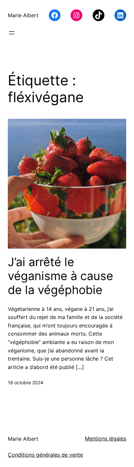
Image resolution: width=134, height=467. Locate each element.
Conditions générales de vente (45, 454)
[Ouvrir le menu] (12, 33)
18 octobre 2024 (25, 382)
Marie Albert (23, 15)
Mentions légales (105, 438)
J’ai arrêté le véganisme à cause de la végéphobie (60, 276)
